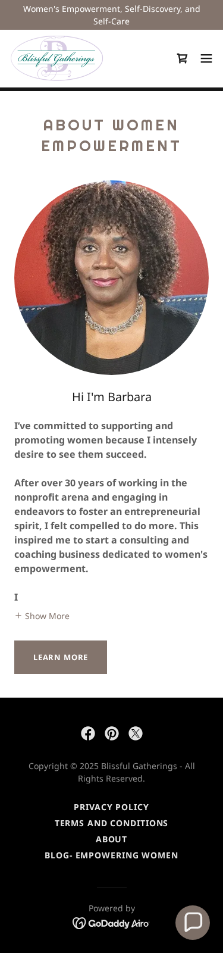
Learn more (60, 657)
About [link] (111, 839)
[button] (206, 58)
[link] (57, 58)
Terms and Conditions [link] (112, 823)
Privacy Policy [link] (111, 807)
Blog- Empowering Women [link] (111, 855)
